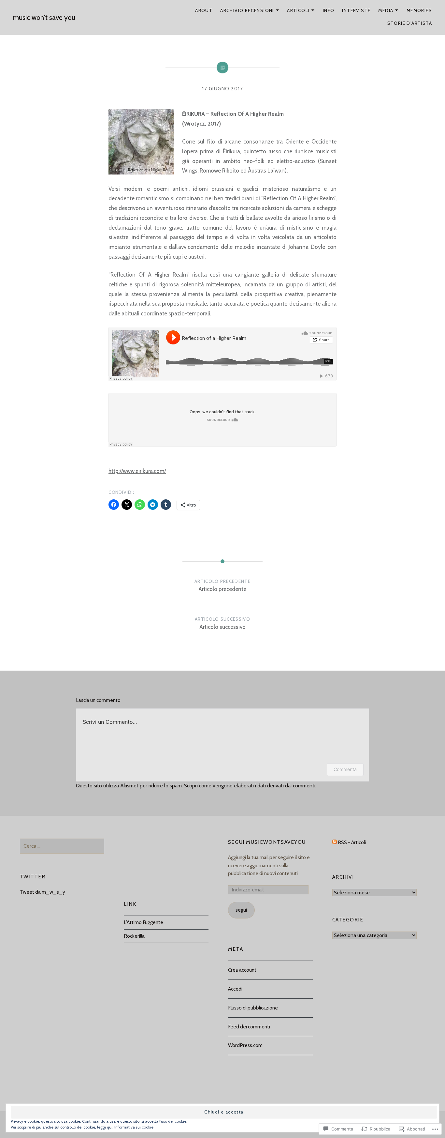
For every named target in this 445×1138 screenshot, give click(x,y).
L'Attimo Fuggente (143, 922)
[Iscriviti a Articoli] (334, 842)
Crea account (242, 970)
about (203, 10)
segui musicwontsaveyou (267, 842)
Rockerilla (134, 936)
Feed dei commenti (249, 1027)
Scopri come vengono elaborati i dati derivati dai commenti (249, 785)
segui (241, 910)
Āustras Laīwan (266, 170)
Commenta (345, 769)
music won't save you (44, 17)
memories (419, 10)
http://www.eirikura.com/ (137, 471)
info (329, 10)
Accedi (235, 989)
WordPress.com (245, 1045)
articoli (298, 10)
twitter (33, 876)
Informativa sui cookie (133, 1127)
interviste (356, 10)
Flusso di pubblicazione (253, 1008)
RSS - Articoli (352, 842)
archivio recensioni (247, 10)
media (385, 10)
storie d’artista (409, 23)
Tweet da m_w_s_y (42, 892)
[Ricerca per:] (62, 846)
